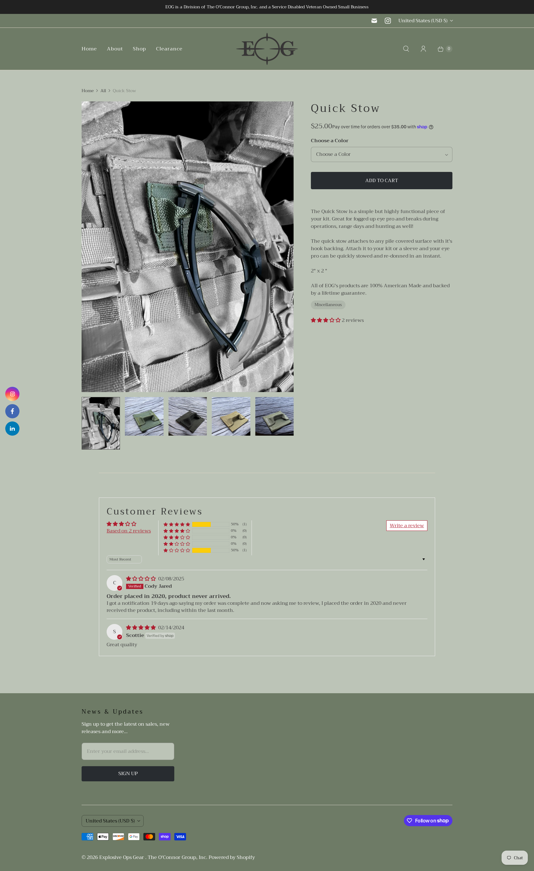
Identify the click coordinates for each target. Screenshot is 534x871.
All (103, 91)
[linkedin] (12, 428)
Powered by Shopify (232, 857)
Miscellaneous (328, 304)
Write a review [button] (407, 525)
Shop (139, 49)
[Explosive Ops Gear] (267, 49)
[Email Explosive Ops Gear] (374, 21)
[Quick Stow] (188, 246)
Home (89, 49)
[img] (141, 578)
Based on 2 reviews (129, 531)
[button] (326, 320)
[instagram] (12, 394)
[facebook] (12, 411)
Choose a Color (330, 140)
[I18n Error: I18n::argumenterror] (101, 423)
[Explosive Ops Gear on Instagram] (388, 21)
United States (422, 20)
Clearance (169, 49)
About (115, 49)
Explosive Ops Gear (122, 857)
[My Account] (423, 48)
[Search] (406, 48)
